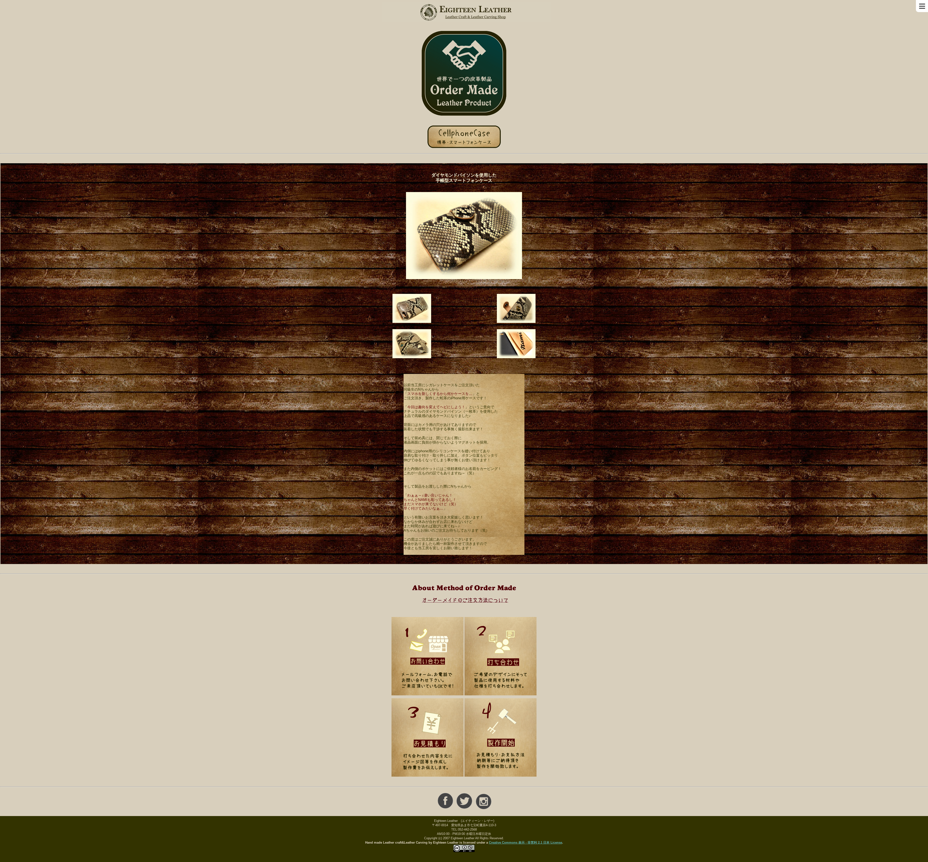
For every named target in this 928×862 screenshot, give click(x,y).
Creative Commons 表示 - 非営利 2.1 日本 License (525, 842)
